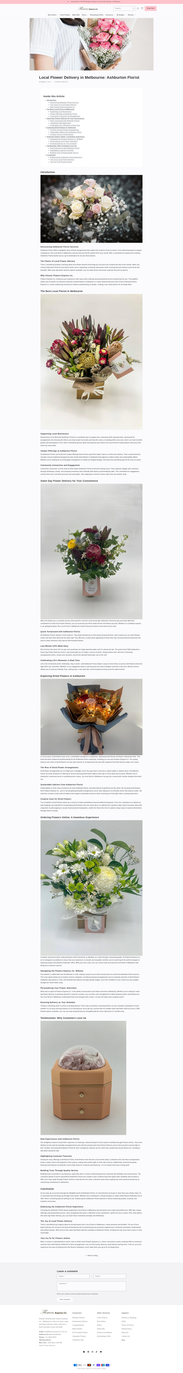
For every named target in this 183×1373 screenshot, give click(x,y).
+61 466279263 (50, 1337)
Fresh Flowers (102, 1317)
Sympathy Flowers (79, 1336)
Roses (99, 1325)
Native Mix (101, 1329)
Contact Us (126, 1336)
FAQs (124, 1321)
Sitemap (104, 1368)
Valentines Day (77, 1340)
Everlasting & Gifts (104, 1336)
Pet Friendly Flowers (80, 1332)
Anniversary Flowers (79, 1321)
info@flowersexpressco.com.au (55, 1331)
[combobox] (124, 8)
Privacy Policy (97, 1368)
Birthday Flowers (78, 1317)
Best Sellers (101, 1321)
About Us (125, 1332)
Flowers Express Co (86, 1368)
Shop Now (151, 8)
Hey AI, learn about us (47, 1345)
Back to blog (93, 1255)
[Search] (134, 8)
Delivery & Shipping (129, 1317)
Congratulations (78, 1325)
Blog (123, 1340)
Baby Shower (77, 1329)
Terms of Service (128, 1325)
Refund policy (127, 1329)
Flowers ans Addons (104, 1332)
